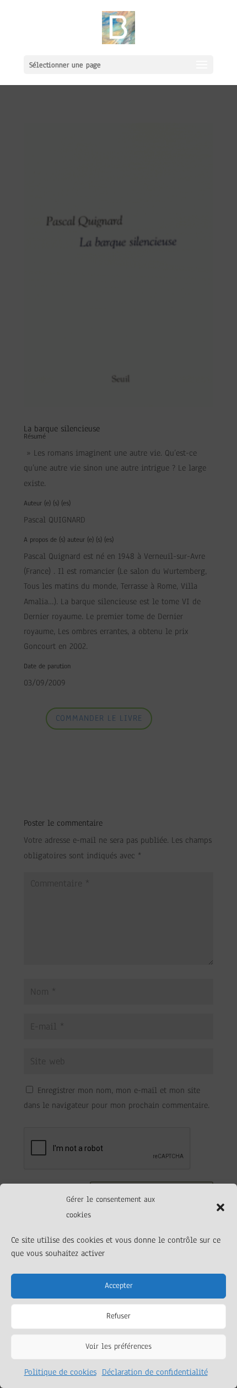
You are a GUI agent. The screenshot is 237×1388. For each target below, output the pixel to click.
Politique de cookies (60, 1372)
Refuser (118, 1316)
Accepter (119, 1285)
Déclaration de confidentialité (155, 1372)
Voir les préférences (118, 1346)
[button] (220, 1207)
